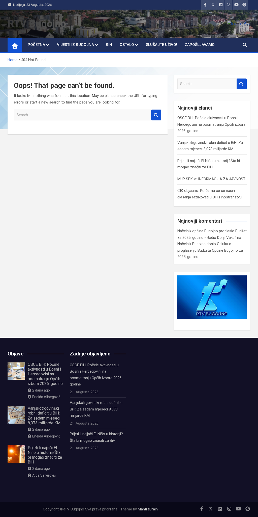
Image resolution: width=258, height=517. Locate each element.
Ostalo (127, 44)
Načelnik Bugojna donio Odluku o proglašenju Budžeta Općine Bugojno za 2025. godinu (210, 250)
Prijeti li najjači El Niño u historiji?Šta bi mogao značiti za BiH (45, 455)
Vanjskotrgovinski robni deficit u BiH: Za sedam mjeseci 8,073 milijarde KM (44, 415)
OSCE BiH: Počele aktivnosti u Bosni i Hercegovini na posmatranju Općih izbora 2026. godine (211, 124)
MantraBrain (148, 509)
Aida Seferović (44, 475)
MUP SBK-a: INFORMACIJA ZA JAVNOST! (211, 179)
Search (156, 115)
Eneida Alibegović (46, 397)
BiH (109, 44)
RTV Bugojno (37, 24)
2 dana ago (41, 390)
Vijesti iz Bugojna (75, 44)
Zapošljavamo (200, 44)
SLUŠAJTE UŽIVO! (161, 44)
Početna (36, 44)
